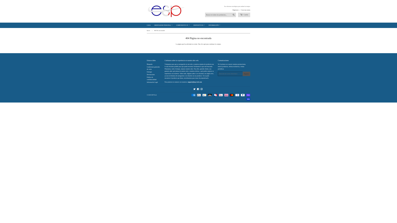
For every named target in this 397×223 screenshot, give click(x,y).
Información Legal (152, 82)
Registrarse (236, 10)
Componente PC (182, 25)
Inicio (148, 30)
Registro (246, 74)
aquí (204, 44)
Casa (149, 25)
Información (214, 25)
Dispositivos (198, 25)
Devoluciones (151, 74)
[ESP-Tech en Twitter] (194, 89)
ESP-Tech (154, 95)
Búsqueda (149, 64)
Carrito (245, 15)
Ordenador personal (162, 25)
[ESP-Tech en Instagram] (202, 89)
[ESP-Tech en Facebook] (198, 89)
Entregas (149, 72)
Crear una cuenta (245, 10)
